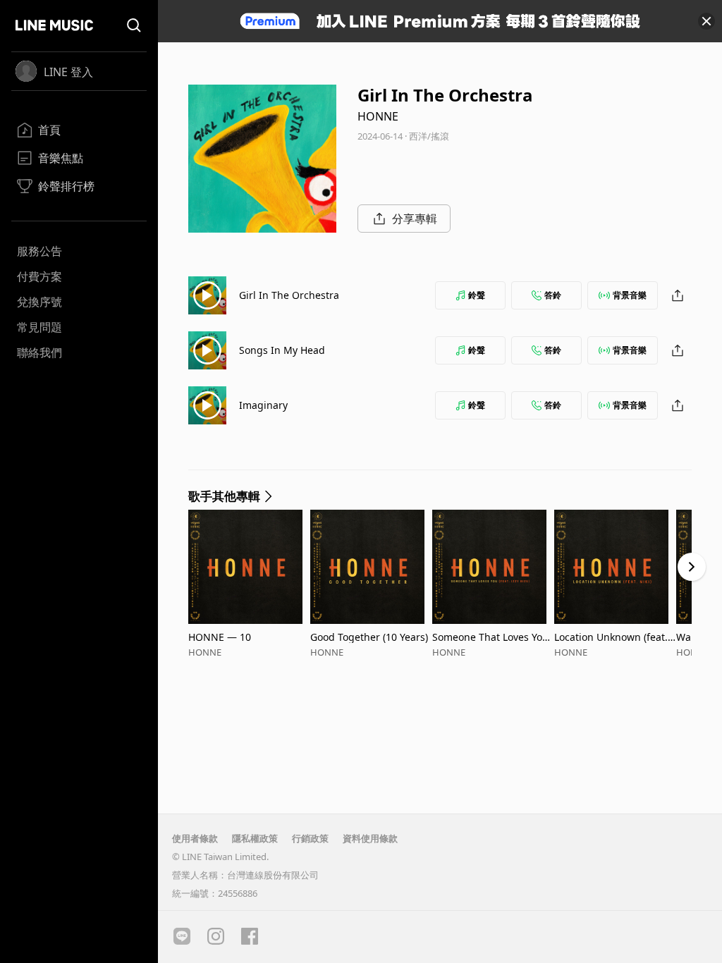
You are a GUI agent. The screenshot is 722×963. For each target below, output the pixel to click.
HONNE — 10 (219, 637)
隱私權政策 (255, 838)
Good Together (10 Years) (369, 637)
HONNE (377, 116)
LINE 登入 (68, 72)
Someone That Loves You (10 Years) (490, 637)
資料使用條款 (370, 838)
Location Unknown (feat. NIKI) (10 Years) (611, 637)
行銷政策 (310, 838)
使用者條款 (195, 838)
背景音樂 (630, 295)
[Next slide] (692, 567)
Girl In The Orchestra (289, 295)
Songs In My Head (282, 350)
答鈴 (552, 295)
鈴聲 (476, 295)
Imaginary (263, 405)
